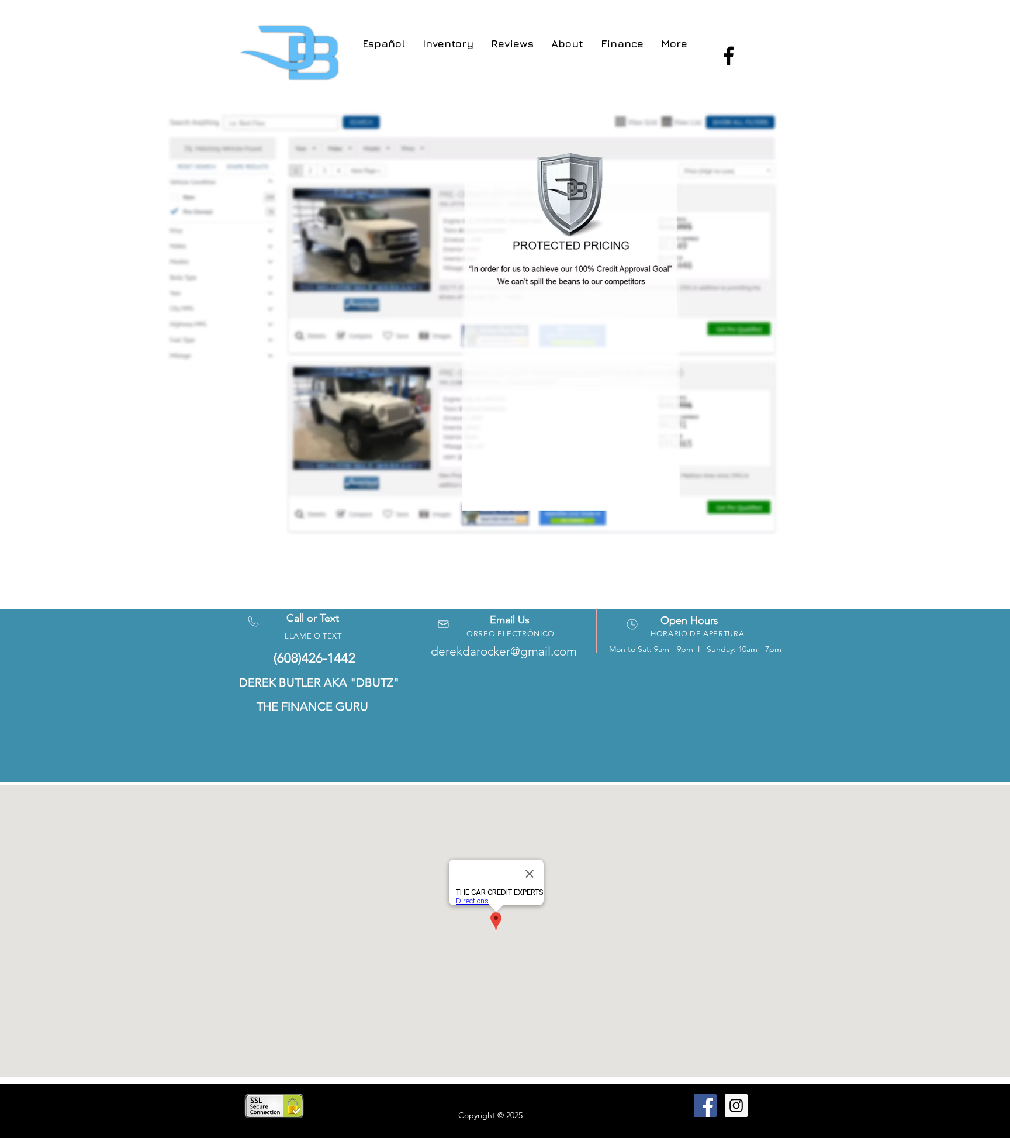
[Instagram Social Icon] (736, 1105)
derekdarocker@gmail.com (504, 651)
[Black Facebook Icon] (728, 55)
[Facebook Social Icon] (705, 1105)
